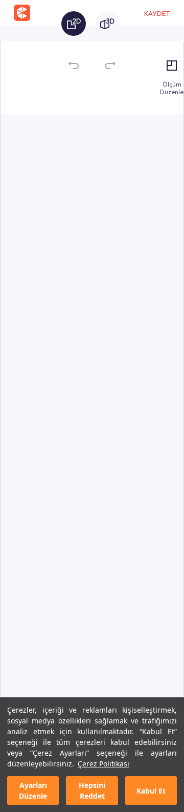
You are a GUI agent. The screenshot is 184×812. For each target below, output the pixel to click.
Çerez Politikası (103, 763)
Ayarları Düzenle (33, 790)
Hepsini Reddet (92, 790)
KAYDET (157, 13)
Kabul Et (151, 791)
